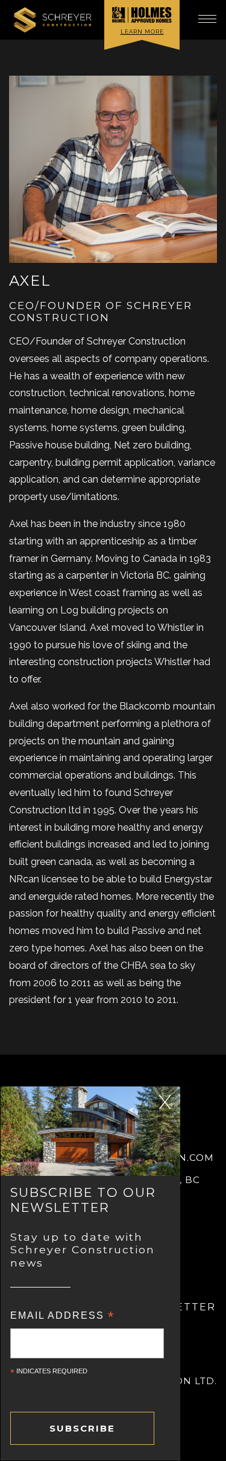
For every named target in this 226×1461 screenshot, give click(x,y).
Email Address (62, 1315)
